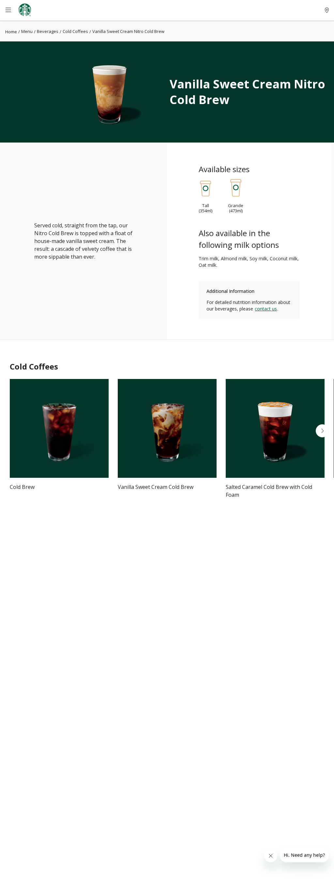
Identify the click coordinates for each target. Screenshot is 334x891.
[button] (11, 430)
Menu (27, 31)
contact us (266, 309)
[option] (59, 440)
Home (11, 32)
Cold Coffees (75, 31)
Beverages (47, 31)
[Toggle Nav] (11, 10)
